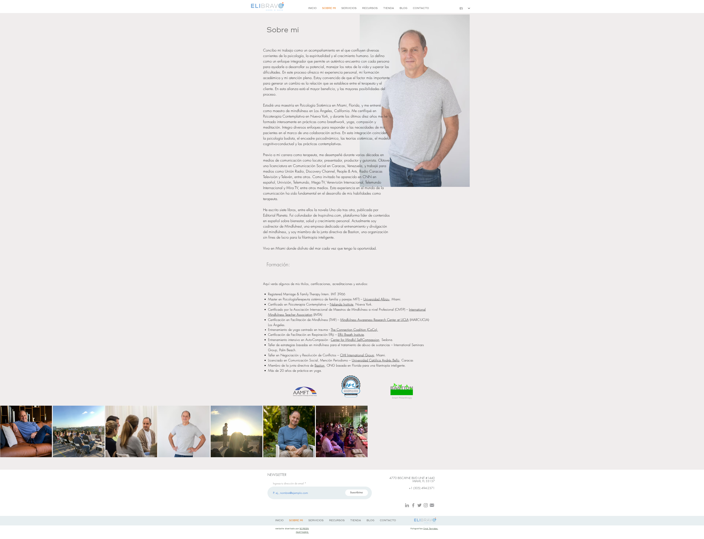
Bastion (319, 365)
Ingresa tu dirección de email (288, 483)
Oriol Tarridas (430, 528)
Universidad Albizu (376, 299)
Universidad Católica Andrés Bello (375, 360)
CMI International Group (357, 355)
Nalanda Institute (341, 304)
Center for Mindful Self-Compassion (355, 339)
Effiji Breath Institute (351, 334)
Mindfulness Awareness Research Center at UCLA (374, 319)
